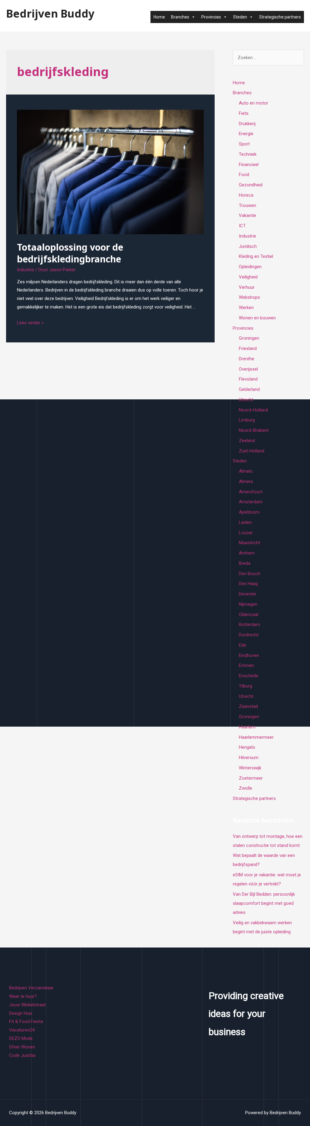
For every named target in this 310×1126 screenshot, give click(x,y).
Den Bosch (249, 573)
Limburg (247, 420)
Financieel (249, 164)
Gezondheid (250, 185)
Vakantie (247, 215)
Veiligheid (248, 277)
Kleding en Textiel (256, 256)
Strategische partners (280, 17)
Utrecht (246, 399)
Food (244, 174)
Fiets (244, 113)
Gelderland (249, 389)
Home (159, 17)
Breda (244, 563)
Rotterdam (249, 624)
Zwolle (245, 788)
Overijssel (248, 369)
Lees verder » (30, 322)
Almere (246, 481)
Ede (242, 645)
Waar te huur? (23, 996)
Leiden (245, 522)
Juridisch (248, 246)
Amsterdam (250, 502)
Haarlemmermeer (256, 737)
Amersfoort (250, 492)
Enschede (248, 675)
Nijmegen (248, 604)
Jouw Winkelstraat (27, 1005)
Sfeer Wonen (22, 1047)
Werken (246, 307)
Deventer (247, 594)
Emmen (246, 665)
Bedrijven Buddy (50, 13)
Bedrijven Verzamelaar (31, 988)
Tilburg (245, 686)
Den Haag (248, 583)
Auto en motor (253, 103)
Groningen (249, 338)
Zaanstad (248, 706)
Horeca (246, 195)
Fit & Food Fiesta (26, 1021)
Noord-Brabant (254, 430)
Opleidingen (250, 266)
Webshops (249, 297)
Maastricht (249, 542)
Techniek (247, 154)
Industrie (25, 269)
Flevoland (248, 379)
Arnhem (247, 553)
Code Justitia (22, 1055)
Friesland (248, 348)
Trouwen (247, 205)
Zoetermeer (251, 778)
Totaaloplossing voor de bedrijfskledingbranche (70, 253)
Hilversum (249, 757)
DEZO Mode (21, 1038)
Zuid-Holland (251, 451)
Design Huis (20, 1013)
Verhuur (247, 287)
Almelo (246, 471)
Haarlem (247, 727)
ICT (242, 225)
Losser (246, 532)
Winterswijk (250, 768)
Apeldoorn (249, 512)
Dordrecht (249, 635)
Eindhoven (249, 655)
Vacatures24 (22, 1030)
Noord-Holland (253, 410)
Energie (246, 133)
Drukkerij (247, 123)
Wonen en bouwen (257, 318)
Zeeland (247, 440)
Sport (244, 144)
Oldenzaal (248, 614)
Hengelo (247, 747)
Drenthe (246, 358)
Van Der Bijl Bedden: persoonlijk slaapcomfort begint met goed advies (264, 903)
